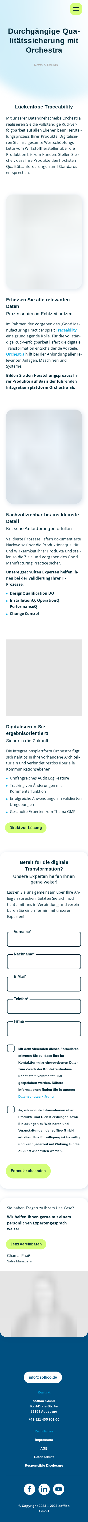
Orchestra (15, 354)
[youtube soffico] (58, 1489)
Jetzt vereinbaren (26, 1244)
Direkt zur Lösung (25, 828)
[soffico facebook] (29, 1489)
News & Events (46, 65)
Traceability (66, 330)
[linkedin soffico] (44, 1489)
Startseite (14, 6)
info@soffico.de (43, 1377)
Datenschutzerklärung (36, 1096)
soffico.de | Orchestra (40, 1353)
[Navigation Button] (76, 9)
